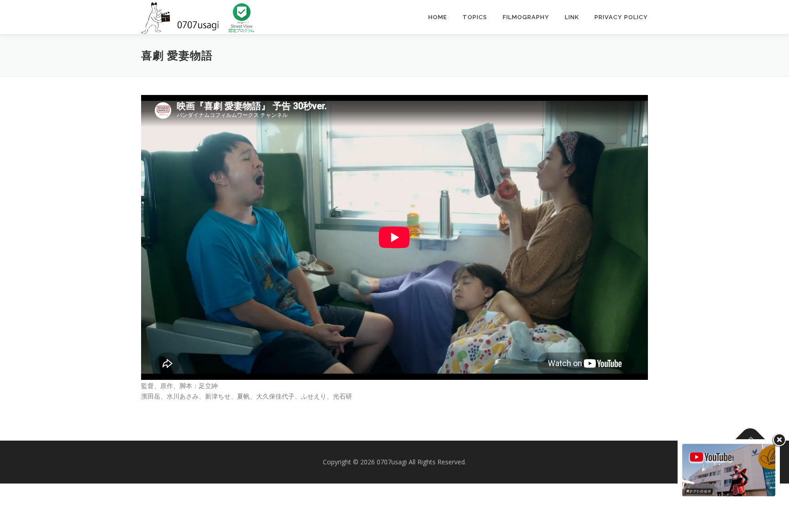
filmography (526, 17)
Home (437, 17)
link (572, 17)
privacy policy (621, 17)
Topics (475, 17)
